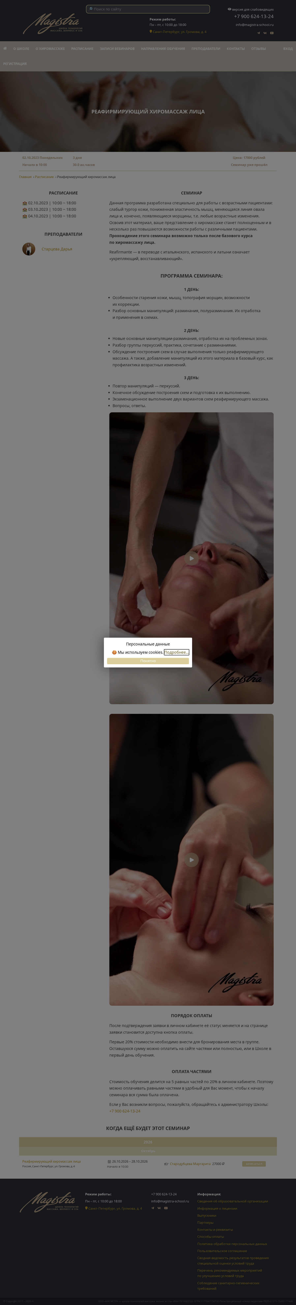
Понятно (148, 661)
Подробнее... (176, 652)
